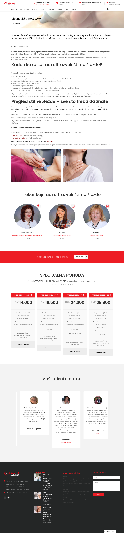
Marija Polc (96, 233)
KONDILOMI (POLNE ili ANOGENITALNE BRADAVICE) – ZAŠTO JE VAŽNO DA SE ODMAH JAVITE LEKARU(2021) (47, 481)
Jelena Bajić (62, 233)
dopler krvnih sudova (103, 145)
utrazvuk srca (66, 145)
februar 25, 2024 (47, 522)
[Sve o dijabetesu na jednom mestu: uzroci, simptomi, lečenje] (37, 495)
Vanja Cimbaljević (27, 233)
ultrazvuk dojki (90, 145)
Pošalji (98, 494)
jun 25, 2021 (45, 489)
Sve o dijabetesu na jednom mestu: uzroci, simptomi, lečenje (47, 497)
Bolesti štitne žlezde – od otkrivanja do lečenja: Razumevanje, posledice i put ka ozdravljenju (47, 513)
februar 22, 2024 (47, 504)
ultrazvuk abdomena (79, 145)
